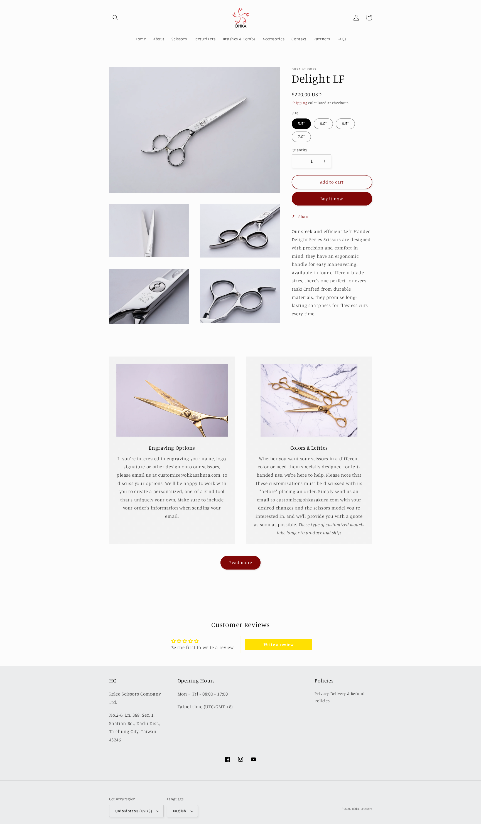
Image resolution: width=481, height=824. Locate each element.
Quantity (299, 149)
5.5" (301, 123)
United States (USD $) (133, 811)
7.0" (301, 136)
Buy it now (331, 198)
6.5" (345, 123)
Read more (240, 562)
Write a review (279, 644)
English (179, 811)
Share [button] (304, 216)
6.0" (323, 123)
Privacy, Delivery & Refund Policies (340, 697)
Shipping (299, 102)
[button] (115, 17)
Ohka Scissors (362, 808)
